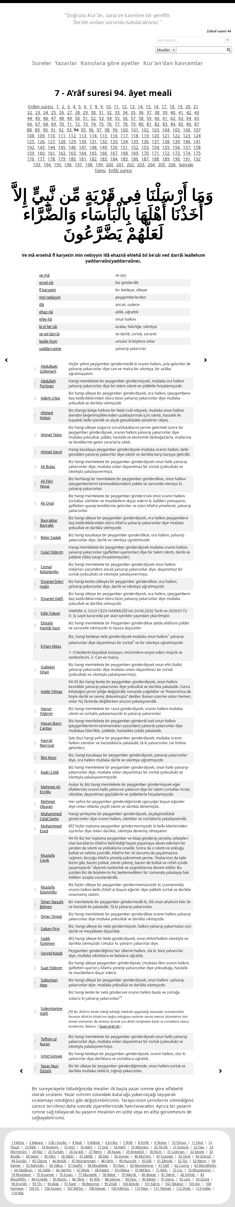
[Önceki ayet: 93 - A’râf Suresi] (6, 361)
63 (181, 118)
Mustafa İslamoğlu (48, 890)
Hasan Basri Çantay (51, 726)
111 (62, 135)
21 (195, 106)
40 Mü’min (143, 1156)
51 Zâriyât (165, 1160)
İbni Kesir (49, 757)
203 (141, 164)
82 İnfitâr (188, 1174)
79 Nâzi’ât (129, 1174)
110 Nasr (142, 1188)
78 (126, 124)
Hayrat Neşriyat (47, 743)
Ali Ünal (47, 503)
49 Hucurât (128, 1160)
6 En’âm (111, 1142)
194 (47, 164)
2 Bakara (36, 1142)
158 (197, 147)
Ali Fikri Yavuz (46, 484)
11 (117, 106)
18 (173, 106)
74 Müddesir (21, 1174)
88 (30, 130)
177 (41, 159)
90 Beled (149, 1179)
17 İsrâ (103, 1147)
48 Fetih (107, 1160)
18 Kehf (120, 1147)
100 (125, 130)
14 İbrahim (50, 1147)
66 (30, 124)
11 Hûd (198, 1142)
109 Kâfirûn (120, 1188)
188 (156, 159)
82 (158, 124)
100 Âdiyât (131, 1183)
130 (83, 141)
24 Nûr (37, 1151)
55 (118, 118)
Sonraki (186, 164)
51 (86, 118)
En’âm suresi (41, 106)
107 (197, 130)
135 (135, 141)
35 (134, 112)
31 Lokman (176, 1151)
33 (118, 112)
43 (196, 112)
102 (145, 130)
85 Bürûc (60, 1179)
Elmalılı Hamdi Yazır (50, 625)
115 (104, 135)
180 (73, 159)
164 (83, 153)
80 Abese (149, 1174)
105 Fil (34, 1188)
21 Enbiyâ (181, 1147)
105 (177, 130)
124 (197, 135)
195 (58, 164)
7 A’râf (128, 1142)
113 (83, 135)
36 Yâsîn (68, 1156)
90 (46, 130)
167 (114, 153)
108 (31, 135)
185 (125, 159)
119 (145, 135)
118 (135, 135)
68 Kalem (102, 1170)
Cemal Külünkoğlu (49, 569)
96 (92, 130)
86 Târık (78, 1179)
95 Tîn (37, 1183)
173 (177, 153)
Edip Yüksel (50, 613)
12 (125, 106)
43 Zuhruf (204, 1156)
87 (196, 124)
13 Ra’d (31, 1147)
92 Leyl (185, 1179)
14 (141, 106)
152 (135, 147)
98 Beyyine (91, 1183)
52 (94, 118)
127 (52, 141)
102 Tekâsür (174, 1183)
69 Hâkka (122, 1170)
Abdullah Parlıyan (48, 383)
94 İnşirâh (19, 1183)
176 (31, 159)
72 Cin (178, 1170)
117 (125, 135)
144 (52, 147)
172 (166, 153)
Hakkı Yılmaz (51, 691)
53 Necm (200, 1160)
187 (145, 159)
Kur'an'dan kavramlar (173, 63)
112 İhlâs (183, 1188)
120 (156, 135)
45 (38, 118)
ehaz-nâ (46, 312)
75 (102, 124)
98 (108, 130)
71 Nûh (162, 1170)
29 (86, 112)
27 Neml (96, 1151)
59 (150, 118)
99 (116, 130)
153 (145, 147)
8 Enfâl (144, 1142)
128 (62, 141)
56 (126, 118)
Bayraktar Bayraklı (49, 523)
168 (125, 153)
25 (54, 112)
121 (166, 135)
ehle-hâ (45, 319)
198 (89, 164)
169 (135, 153)
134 (125, 141)
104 (166, 130)
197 (79, 164)
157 (187, 147)
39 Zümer (122, 1156)
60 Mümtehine (142, 1165)
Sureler (41, 63)
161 (52, 153)
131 (93, 141)
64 (189, 118)
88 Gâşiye (113, 1179)
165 (93, 153)
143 (41, 147)
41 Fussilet (165, 1156)
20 (188, 106)
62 (173, 118)
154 (156, 147)
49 (70, 118)
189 (166, 159)
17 (165, 106)
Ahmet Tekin (51, 434)
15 (149, 106)
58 (142, 118)
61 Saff (164, 1165)
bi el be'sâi (48, 326)
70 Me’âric (143, 1170)
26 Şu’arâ (76, 1151)
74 (94, 124)
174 (187, 153)
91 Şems (168, 1179)
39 (165, 112)
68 (46, 124)
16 (157, 106)
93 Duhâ (203, 1179)
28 (78, 112)
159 (31, 153)
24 (46, 112)
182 (93, 159)
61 (165, 118)
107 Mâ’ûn (75, 1188)
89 (38, 130)
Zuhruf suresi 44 (219, 31)
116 (114, 135)
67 (38, 124)
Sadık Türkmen (47, 941)
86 (189, 124)
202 (131, 164)
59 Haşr (119, 1165)
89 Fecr (131, 1179)
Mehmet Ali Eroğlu (50, 789)
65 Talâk (44, 1170)
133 (114, 141)
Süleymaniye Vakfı (51, 1011)
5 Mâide (94, 1142)
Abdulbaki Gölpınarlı (49, 369)
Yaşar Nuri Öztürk (49, 1068)
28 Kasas (114, 1151)
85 (181, 124)
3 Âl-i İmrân (58, 1142)
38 (158, 112)
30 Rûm (156, 1151)
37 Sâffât (86, 1156)
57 (134, 118)
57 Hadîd (75, 1165)
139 (177, 141)
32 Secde (197, 1151)
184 (114, 159)
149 (104, 147)
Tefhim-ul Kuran (48, 1041)
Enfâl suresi (120, 170)
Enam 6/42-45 (109, 1026)
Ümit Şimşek (51, 1056)
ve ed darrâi (49, 334)
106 (187, 130)
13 (133, 106)
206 (172, 164)
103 (156, 130)
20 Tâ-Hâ (161, 1147)
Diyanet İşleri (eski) (51, 584)
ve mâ (44, 275)
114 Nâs (17, 1192)
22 (30, 112)
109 (41, 135)
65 (196, 118)
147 (83, 147)
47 (54, 118)
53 (102, 118)
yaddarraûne (50, 348)
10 (109, 106)
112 (73, 135)
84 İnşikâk (40, 1179)
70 (62, 124)
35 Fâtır (50, 1156)
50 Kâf (147, 1160)
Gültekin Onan (47, 669)
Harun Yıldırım (46, 711)
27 (70, 112)
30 (94, 112)
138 (166, 141)
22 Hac (199, 1147)
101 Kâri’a (152, 1183)
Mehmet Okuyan (47, 804)
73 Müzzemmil (199, 1170)
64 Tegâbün (23, 1170)
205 (162, 164)
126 (41, 141)
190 (177, 159)
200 (110, 164)
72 (78, 124)
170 (145, 153)
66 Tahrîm (64, 1170)
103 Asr (195, 1183)
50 (78, 118)
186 (135, 159)
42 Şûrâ (184, 1156)
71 (70, 124)
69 (54, 124)
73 (86, 124)
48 (62, 118)
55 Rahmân (35, 1165)
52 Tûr (183, 1160)
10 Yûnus (179, 1142)
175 (197, 153)
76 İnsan (66, 1174)
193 (37, 164)
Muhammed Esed (51, 828)
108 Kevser (97, 1188)
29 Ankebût (135, 1151)
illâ (41, 304)
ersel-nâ (46, 282)
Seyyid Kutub (51, 953)
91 (54, 130)
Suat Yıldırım (51, 967)
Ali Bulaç (48, 466)
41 (181, 112)
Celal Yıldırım (52, 552)
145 (62, 147)
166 (104, 153)
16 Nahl (86, 1147)
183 (104, 159)
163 (73, 153)
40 (173, 112)
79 (134, 124)
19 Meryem (140, 1147)
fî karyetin (47, 290)
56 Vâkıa (56, 1165)
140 (187, 141)
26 (62, 112)
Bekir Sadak (51, 537)
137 (156, 141)
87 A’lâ (95, 1179)
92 (62, 130)
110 (52, 135)
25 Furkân (56, 1151)
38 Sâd (104, 1156)
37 (150, 112)
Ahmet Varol (51, 451)
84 (173, 124)
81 (150, 124)
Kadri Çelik (50, 772)
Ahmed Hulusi (46, 415)
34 (126, 112)
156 (177, 147)
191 (187, 159)
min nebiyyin (50, 297)
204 (151, 164)
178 (52, 159)
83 (165, 124)
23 (38, 112)
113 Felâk (203, 1188)
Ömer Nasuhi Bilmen (51, 904)
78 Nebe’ (109, 1174)
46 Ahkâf (59, 1160)
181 (83, 159)
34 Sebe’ (32, 1156)
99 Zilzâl (111, 1183)
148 (93, 147)
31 (102, 112)
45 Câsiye (40, 1160)
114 (93, 135)
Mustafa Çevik (47, 858)
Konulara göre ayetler (110, 63)
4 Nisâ (77, 1142)
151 (125, 147)
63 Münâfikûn (205, 1165)
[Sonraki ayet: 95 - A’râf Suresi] (205, 361)
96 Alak (53, 1183)
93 (70, 130)
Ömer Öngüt (51, 916)
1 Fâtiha (18, 1142)
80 (142, 124)
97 (100, 130)
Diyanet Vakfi (52, 598)
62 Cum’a (182, 1165)
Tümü (100, 170)
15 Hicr (70, 1147)
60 (158, 118)
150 (114, 147)
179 (62, 159)
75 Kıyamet (45, 1174)
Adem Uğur (50, 398)
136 (145, 141)
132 (104, 141)
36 (142, 112)
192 (197, 159)
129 (73, 141)
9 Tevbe (160, 1142)
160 (41, 153)
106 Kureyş (53, 1188)
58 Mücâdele (98, 1165)
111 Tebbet (163, 1188)
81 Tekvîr (168, 1174)
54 (110, 118)
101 (135, 130)
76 (110, 124)
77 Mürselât (88, 1174)
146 (73, 147)
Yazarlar (66, 63)
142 (31, 147)
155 (166, 147)
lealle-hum (48, 341)
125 (31, 141)
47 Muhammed (84, 1160)
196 (68, 164)
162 (62, 153)
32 (110, 112)
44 (30, 118)
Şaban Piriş (50, 928)
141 (197, 141)
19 (180, 106)
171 (156, 153)
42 (189, 112)
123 (187, 135)
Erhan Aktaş (51, 646)
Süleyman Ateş (49, 982)
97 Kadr (70, 1183)
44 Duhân (19, 1160)
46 (46, 118)
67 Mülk (83, 1170)
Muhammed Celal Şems (51, 816)
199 (99, 164)
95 (84, 130)
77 (118, 124)
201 (120, 164)
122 (177, 135)
